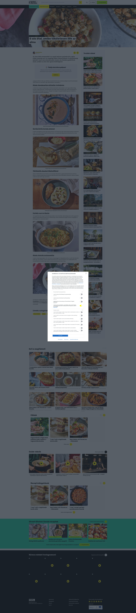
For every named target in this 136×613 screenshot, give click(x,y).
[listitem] (68, 292)
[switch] (81, 294)
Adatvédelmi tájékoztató (74, 339)
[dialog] (68, 306)
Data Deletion (60, 339)
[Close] (86, 274)
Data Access (66, 339)
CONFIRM (60, 335)
